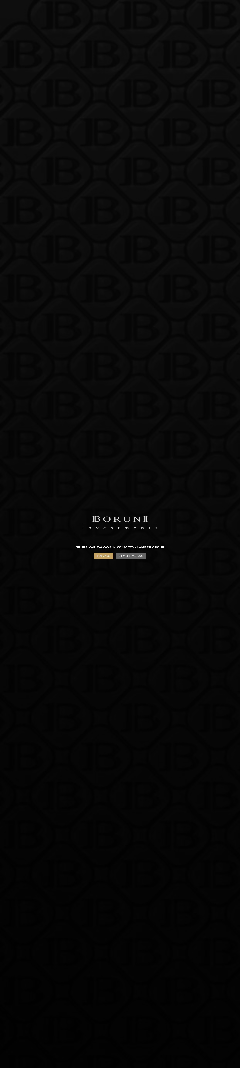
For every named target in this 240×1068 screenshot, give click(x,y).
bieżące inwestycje (131, 556)
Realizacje (103, 556)
